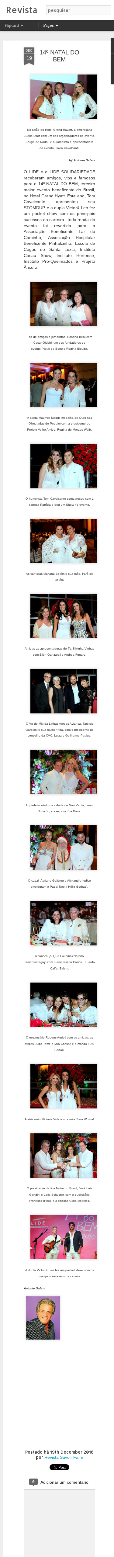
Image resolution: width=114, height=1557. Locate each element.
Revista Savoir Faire (63, 1457)
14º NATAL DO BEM (59, 56)
